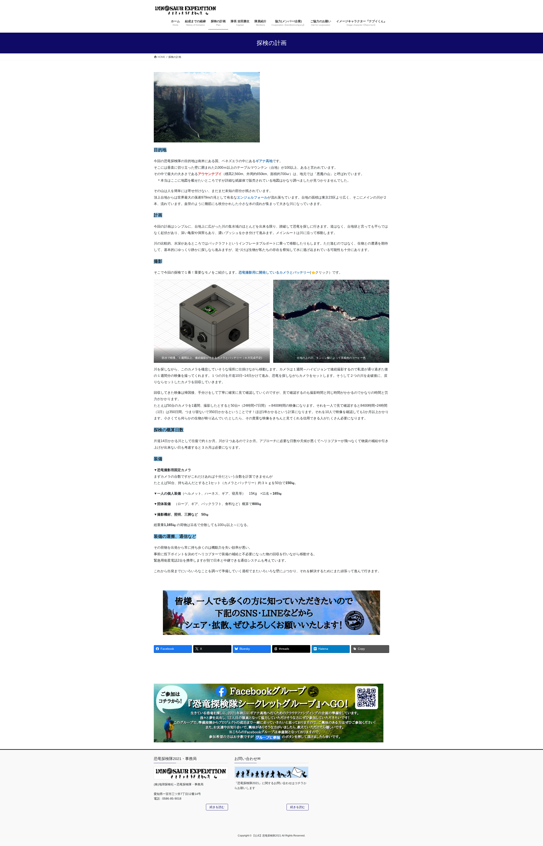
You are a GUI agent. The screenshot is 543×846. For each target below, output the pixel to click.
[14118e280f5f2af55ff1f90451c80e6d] (212, 321)
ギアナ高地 (264, 161)
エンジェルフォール (252, 197)
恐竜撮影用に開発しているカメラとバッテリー (274, 272)
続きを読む (217, 807)
